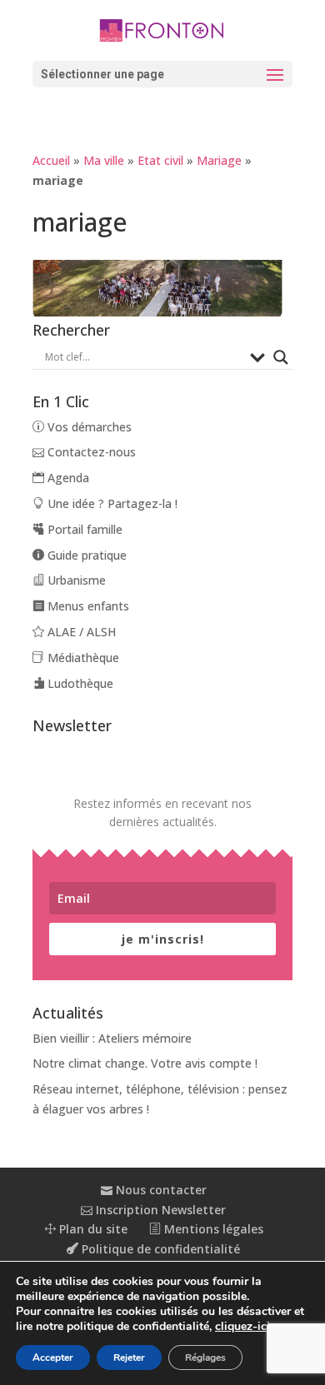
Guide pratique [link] (85, 555)
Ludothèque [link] (78, 683)
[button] (162, 74)
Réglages (205, 1357)
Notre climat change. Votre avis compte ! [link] (145, 1063)
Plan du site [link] (92, 1229)
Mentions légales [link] (212, 1229)
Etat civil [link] (160, 160)
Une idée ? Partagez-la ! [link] (111, 503)
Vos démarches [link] (88, 427)
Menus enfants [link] (86, 606)
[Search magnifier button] (280, 357)
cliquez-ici (242, 1326)
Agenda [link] (66, 478)
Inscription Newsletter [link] (159, 1210)
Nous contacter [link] (159, 1190)
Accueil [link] (51, 160)
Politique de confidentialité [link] (159, 1249)
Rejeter (129, 1357)
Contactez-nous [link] (90, 452)
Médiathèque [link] (81, 657)
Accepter (52, 1357)
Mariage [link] (219, 160)
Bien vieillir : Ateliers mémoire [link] (112, 1038)
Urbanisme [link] (75, 580)
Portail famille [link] (83, 529)
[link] (163, 29)
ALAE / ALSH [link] (80, 632)
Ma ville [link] (103, 160)
